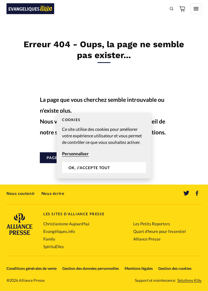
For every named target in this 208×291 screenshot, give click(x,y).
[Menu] (196, 8)
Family (49, 238)
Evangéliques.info (59, 231)
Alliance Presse (147, 238)
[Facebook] (197, 193)
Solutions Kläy (189, 280)
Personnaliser (75, 153)
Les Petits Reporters (151, 223)
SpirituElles (53, 246)
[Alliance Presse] (19, 235)
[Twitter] (186, 193)
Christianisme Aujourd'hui (66, 223)
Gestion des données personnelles (90, 268)
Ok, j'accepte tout (89, 167)
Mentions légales (139, 268)
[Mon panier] (182, 8)
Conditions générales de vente (31, 268)
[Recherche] (171, 8)
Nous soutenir (20, 193)
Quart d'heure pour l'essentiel (159, 231)
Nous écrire (52, 193)
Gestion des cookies (174, 268)
